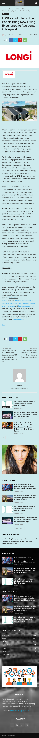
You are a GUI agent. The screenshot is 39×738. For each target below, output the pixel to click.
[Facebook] (11, 40)
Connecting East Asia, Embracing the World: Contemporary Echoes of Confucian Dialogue (25, 414)
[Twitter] (15, 40)
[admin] (3, 35)
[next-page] (6, 437)
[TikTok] (22, 725)
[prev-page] (3, 437)
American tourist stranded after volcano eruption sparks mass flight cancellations (25, 497)
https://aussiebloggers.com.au (19, 388)
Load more (18, 528)
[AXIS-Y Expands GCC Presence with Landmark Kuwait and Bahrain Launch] (7, 404)
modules (18, 300)
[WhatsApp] (25, 40)
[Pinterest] (20, 40)
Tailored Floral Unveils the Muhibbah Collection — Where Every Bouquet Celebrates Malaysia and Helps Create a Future (24, 427)
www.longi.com (18, 319)
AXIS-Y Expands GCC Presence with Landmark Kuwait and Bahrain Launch (24, 404)
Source (4, 325)
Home (4, 9)
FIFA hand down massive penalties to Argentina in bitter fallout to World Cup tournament (25, 486)
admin (8, 35)
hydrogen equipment (26, 306)
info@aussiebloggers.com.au (19, 711)
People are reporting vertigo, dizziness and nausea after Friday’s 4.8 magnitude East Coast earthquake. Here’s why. (19, 541)
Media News (10, 9)
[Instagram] (17, 725)
